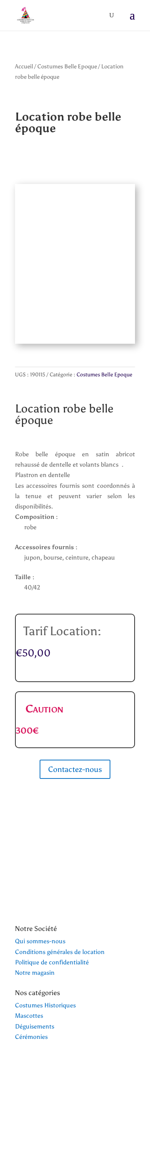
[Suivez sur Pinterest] (52, 1121)
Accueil (24, 66)
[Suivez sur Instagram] (36, 1121)
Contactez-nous (75, 769)
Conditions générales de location (60, 952)
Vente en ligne (47, 1093)
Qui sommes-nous (40, 941)
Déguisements (34, 1026)
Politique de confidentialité (52, 962)
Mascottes (29, 1015)
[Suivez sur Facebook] (21, 1121)
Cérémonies (31, 1036)
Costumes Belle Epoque (67, 66)
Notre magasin (35, 972)
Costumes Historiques (45, 1005)
